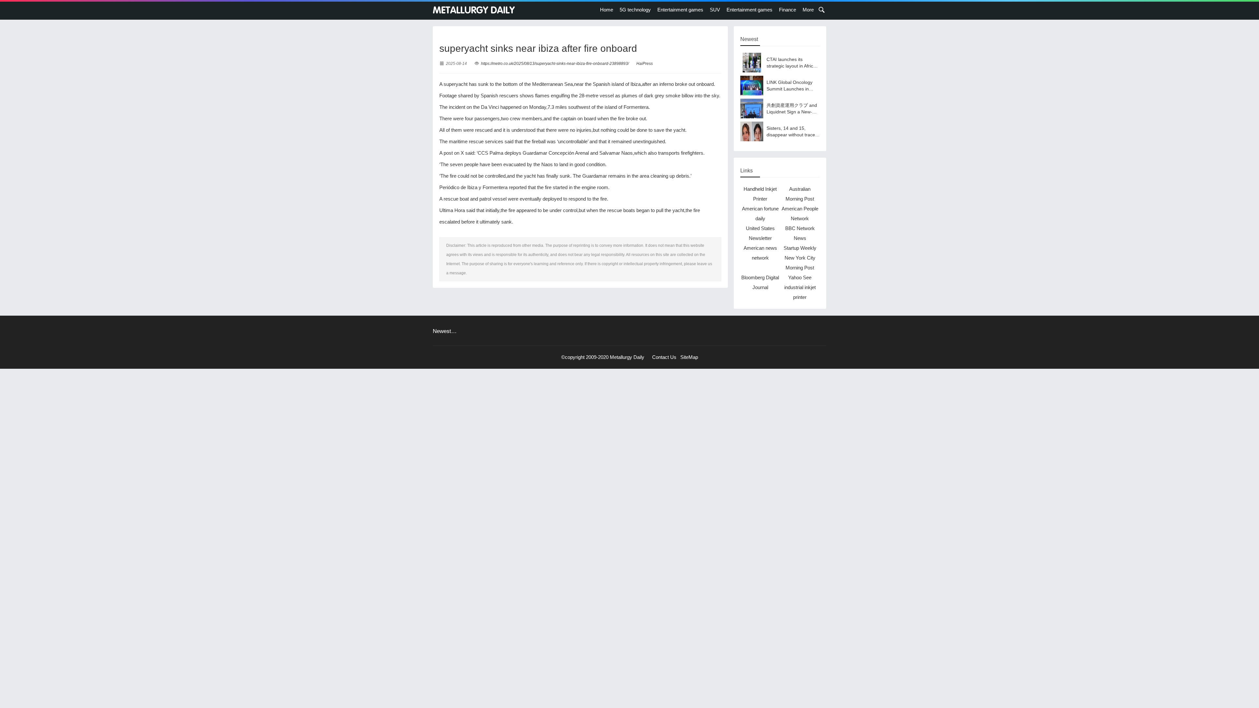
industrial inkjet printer (800, 292)
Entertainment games (680, 9)
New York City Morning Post (800, 262)
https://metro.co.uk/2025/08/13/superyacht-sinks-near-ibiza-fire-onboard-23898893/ (555, 63)
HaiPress (644, 63)
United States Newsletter (760, 233)
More (808, 9)
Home (606, 9)
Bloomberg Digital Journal (760, 282)
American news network (760, 253)
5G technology (635, 9)
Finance (787, 9)
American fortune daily (760, 213)
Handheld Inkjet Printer (760, 194)
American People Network (800, 213)
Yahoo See (799, 277)
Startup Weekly (800, 248)
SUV (715, 9)
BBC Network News (800, 233)
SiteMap (689, 357)
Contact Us (664, 357)
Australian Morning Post (800, 194)
